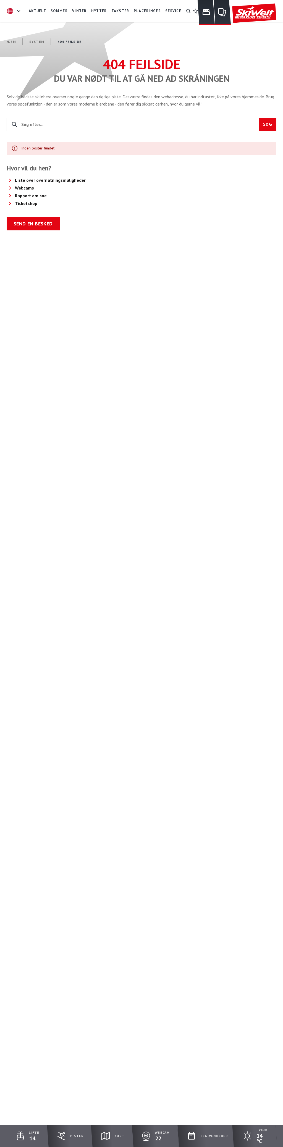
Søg (267, 124)
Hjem (11, 42)
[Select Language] (14, 11)
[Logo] (254, 13)
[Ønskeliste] (195, 11)
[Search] (188, 11)
